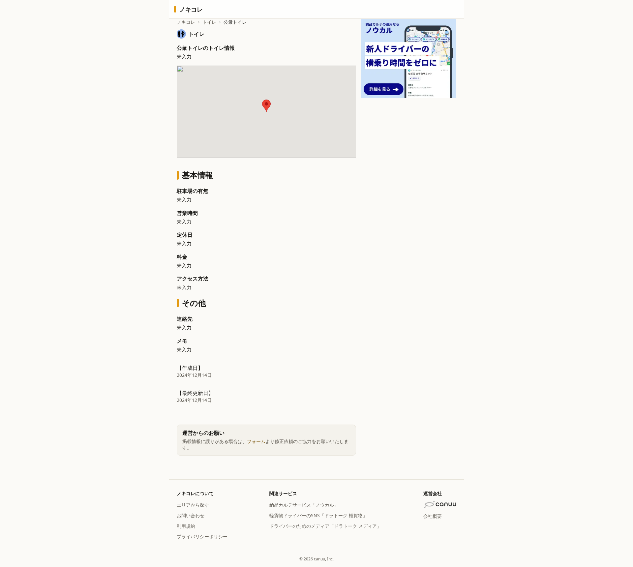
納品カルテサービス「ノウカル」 (304, 505)
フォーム (256, 441)
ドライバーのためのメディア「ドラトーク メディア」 (325, 526)
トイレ (209, 22)
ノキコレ (186, 22)
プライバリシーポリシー (202, 536)
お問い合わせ (190, 515)
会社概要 (432, 516)
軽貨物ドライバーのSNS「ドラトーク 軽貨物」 (318, 515)
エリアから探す (193, 505)
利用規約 (186, 526)
